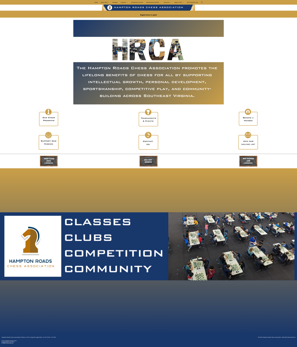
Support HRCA (178, 2)
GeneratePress (291, 337)
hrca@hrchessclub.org (7, 343)
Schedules (115, 2)
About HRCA (104, 2)
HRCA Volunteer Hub (192, 2)
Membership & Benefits (152, 2)
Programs (123, 2)
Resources (167, 2)
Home (96, 2)
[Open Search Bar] (201, 2)
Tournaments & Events (137, 2)
